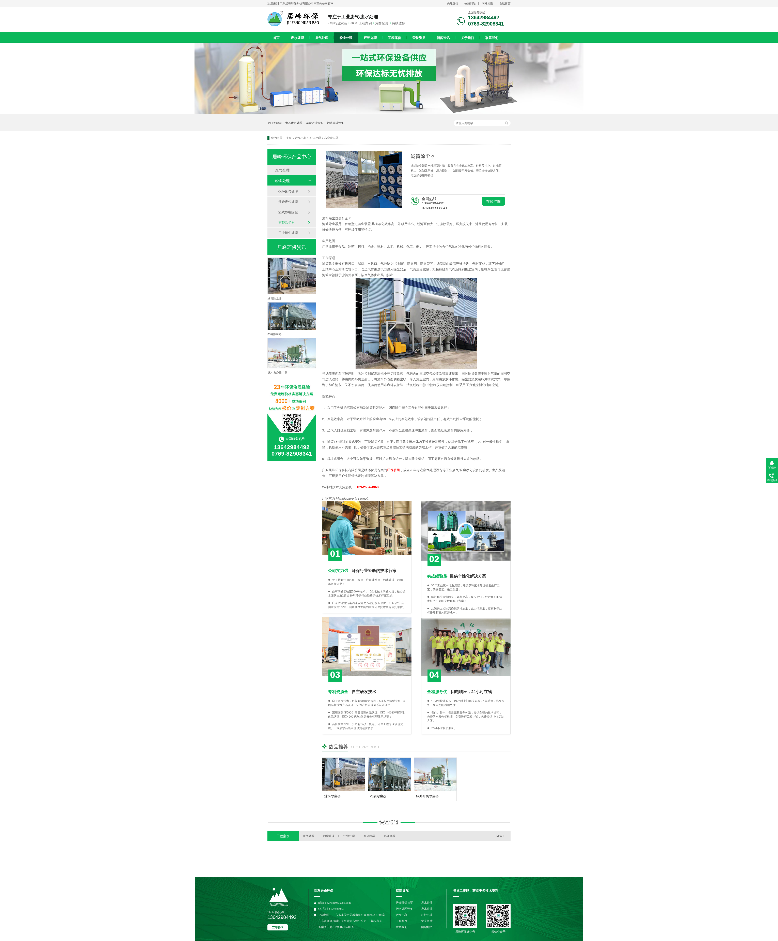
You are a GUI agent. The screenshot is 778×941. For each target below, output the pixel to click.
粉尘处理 (346, 38)
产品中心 (300, 138)
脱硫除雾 (369, 836)
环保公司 (393, 470)
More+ (500, 836)
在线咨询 (493, 201)
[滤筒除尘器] (343, 774)
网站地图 (487, 3)
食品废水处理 (293, 123)
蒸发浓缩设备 (314, 123)
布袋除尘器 (331, 138)
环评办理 (370, 38)
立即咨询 (277, 927)
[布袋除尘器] (389, 774)
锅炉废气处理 (288, 191)
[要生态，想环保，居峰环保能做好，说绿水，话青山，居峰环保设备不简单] (389, 113)
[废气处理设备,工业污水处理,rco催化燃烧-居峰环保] (294, 18)
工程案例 (394, 38)
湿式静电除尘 (288, 212)
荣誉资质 (419, 38)
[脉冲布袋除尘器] (435, 774)
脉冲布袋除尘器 (427, 796)
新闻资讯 (443, 38)
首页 (276, 38)
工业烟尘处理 (288, 232)
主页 (289, 138)
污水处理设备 (404, 908)
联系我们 (491, 38)
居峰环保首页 (404, 902)
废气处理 (321, 38)
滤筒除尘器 (332, 796)
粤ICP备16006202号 (342, 927)
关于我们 (467, 38)
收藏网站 (470, 3)
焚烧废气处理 (288, 201)
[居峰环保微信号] (465, 916)
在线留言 (505, 3)
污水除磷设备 (335, 123)
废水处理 (297, 38)
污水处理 (349, 836)
